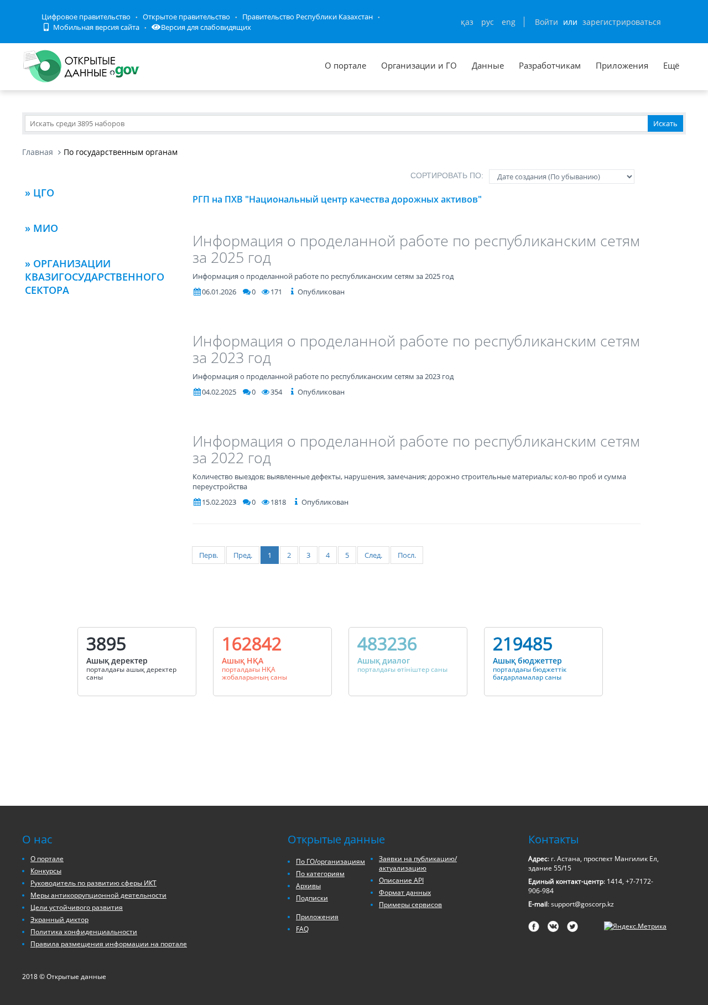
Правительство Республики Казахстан (307, 17)
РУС (487, 22)
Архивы (308, 885)
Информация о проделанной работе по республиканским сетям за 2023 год (416, 348)
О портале (345, 65)
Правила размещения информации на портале (108, 944)
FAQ (302, 929)
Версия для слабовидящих (206, 27)
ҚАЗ (467, 22)
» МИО (41, 228)
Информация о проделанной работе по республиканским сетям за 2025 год (416, 248)
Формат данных (405, 892)
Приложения (622, 65)
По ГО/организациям (330, 861)
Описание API (401, 880)
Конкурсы (45, 871)
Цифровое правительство (86, 17)
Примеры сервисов (410, 904)
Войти (546, 22)
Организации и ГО (419, 65)
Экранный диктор (59, 919)
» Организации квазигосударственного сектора (94, 277)
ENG (509, 22)
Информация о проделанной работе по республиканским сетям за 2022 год (416, 449)
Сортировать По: (446, 175)
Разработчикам (550, 65)
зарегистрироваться (621, 22)
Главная (37, 152)
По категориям (320, 873)
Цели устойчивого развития (76, 907)
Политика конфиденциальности (83, 931)
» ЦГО (39, 192)
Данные (488, 65)
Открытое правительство (186, 17)
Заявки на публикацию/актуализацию (418, 863)
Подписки (312, 898)
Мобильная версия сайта (95, 27)
